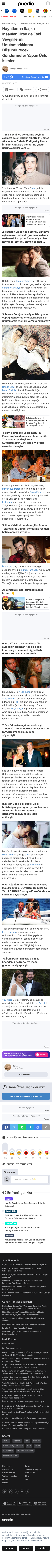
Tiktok (37, 1445)
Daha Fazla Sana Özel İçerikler (24, 1096)
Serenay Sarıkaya (11, 287)
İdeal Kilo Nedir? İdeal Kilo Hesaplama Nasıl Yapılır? (23, 1401)
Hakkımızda (7, 1466)
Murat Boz (7, 854)
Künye (27, 1476)
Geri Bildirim (7, 1469)
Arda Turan (25, 691)
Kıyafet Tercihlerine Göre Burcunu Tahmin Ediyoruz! (25, 1204)
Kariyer (28, 1466)
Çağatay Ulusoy (24, 281)
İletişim (5, 1483)
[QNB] (30, 10)
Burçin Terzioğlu (29, 569)
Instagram (7, 502)
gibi (33, 188)
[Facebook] (10, 1491)
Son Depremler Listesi (11, 1348)
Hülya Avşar (17, 708)
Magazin (16, 23)
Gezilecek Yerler (10, 1455)
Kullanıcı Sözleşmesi (33, 1469)
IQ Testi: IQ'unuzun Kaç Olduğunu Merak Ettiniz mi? (24, 1429)
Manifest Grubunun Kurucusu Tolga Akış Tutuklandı (24, 1324)
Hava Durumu (8, 1343)
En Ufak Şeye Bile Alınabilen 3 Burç (17, 1328)
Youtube (36, 1441)
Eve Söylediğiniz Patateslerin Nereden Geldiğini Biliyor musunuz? (23, 1229)
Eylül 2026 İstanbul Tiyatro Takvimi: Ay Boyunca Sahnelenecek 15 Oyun (23, 1216)
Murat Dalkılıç (9, 390)
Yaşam (9, 1199)
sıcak (27, 854)
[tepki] (5, 1153)
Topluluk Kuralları (9, 1476)
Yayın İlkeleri (30, 1473)
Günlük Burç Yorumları (13, 1445)
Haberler (6, 23)
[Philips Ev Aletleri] (7, 10)
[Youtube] (22, 1491)
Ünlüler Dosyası (29, 23)
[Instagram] (4, 1491)
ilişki (16, 701)
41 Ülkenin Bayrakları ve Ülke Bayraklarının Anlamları (24, 1418)
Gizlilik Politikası (8, 1473)
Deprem (17, 1441)
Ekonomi (9, 1236)
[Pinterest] (28, 1491)
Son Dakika (8, 1450)
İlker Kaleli (7, 566)
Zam (27, 1441)
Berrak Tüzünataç (11, 488)
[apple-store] (9, 1503)
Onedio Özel (11, 1223)
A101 (29, 1445)
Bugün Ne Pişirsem (25, 1450)
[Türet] (37, 10)
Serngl (19, 69)
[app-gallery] (41, 1503)
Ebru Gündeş (9, 932)
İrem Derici (39, 1003)
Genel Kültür (11, 1211)
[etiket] (5, 416)
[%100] (22, 10)
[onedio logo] (24, 1519)
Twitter (6, 1441)
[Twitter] (16, 1491)
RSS (26, 1479)
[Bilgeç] (45, 10)
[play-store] (25, 1503)
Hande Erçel (8, 387)
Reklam (5, 1479)
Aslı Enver (35, 864)
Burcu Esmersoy (38, 492)
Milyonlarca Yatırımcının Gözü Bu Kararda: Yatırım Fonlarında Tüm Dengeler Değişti (25, 1241)
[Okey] (14, 10)
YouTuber (7, 999)
